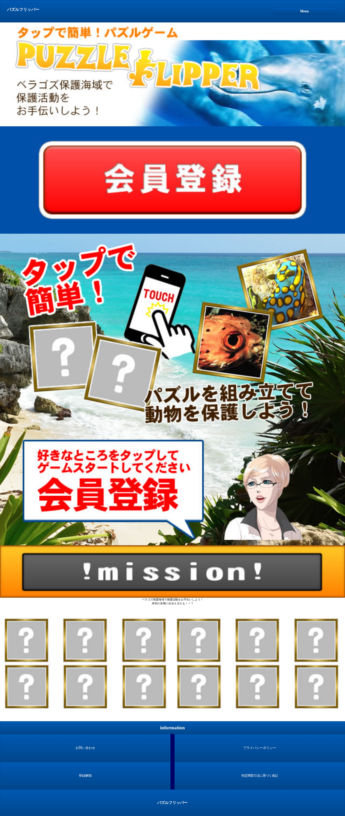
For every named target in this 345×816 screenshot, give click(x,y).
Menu (304, 11)
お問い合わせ (85, 748)
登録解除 (85, 775)
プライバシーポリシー (259, 748)
